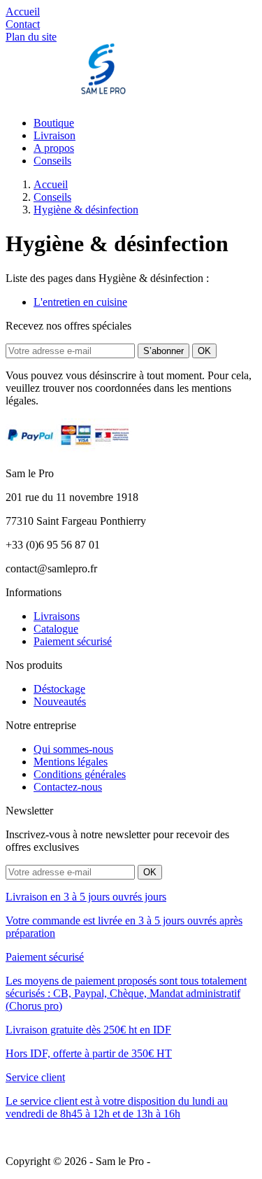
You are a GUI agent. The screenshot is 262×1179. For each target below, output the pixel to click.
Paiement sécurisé (73, 641)
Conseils (52, 161)
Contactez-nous (68, 787)
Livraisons (57, 616)
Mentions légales (71, 762)
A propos (54, 148)
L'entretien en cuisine (80, 302)
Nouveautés (60, 701)
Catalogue (56, 629)
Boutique (54, 123)
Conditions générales (80, 774)
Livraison (54, 135)
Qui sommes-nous (73, 749)
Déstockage (59, 689)
